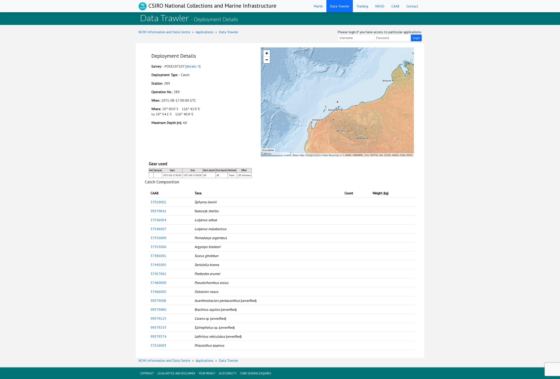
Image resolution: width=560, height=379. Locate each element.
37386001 (158, 256)
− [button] (266, 60)
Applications (205, 32)
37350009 (158, 238)
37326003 (158, 345)
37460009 (158, 282)
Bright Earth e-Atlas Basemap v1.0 (326, 155)
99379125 (158, 318)
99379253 (158, 327)
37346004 (158, 220)
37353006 (158, 247)
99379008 (158, 300)
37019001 (158, 202)
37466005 (158, 291)
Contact (412, 6)
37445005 (158, 265)
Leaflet (287, 155)
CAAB (395, 6)
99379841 (158, 211)
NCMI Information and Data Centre (164, 32)
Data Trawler (339, 6)
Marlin (318, 6)
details (191, 66)
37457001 (158, 273)
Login (416, 38)
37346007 (158, 229)
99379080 (158, 309)
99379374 (158, 336)
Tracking (362, 6)
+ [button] (266, 53)
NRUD (379, 6)
